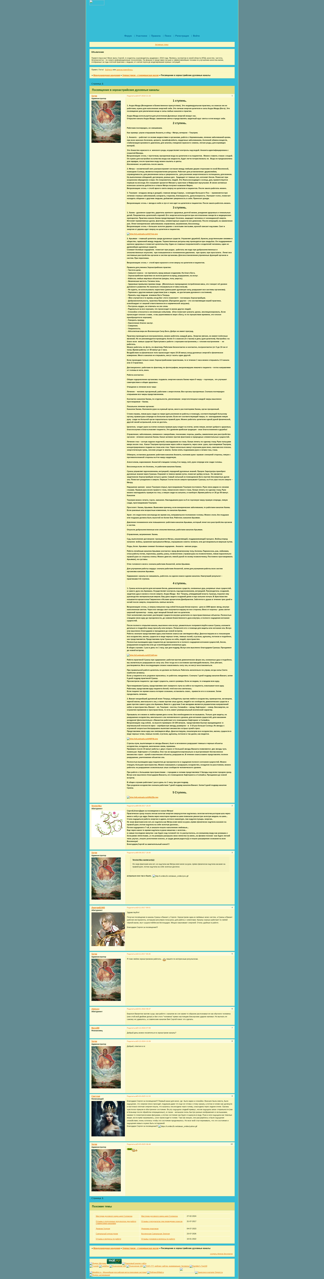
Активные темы (161, 44)
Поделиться (132, 96)
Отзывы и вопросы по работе (108, 1239)
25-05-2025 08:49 (144, 1144)
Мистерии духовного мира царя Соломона (114, 1216)
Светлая (95, 1096)
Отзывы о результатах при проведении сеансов (161, 1221)
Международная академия (106, 75)
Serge (94, 96)
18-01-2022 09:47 (144, 1009)
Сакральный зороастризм (107, 1234)
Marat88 (95, 1028)
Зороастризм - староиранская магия (140, 75)
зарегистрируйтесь (124, 70)
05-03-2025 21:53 (144, 1096)
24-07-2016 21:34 (144, 96)
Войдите (108, 70)
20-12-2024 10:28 (144, 1041)
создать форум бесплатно (221, 1254)
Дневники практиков (149, 1229)
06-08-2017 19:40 (144, 853)
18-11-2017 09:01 (144, 908)
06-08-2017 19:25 (144, 806)
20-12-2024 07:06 (144, 1028)
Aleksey (95, 1009)
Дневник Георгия (103, 1229)
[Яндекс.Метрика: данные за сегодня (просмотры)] (98, 1263)
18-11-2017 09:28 (144, 954)
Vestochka (96, 806)
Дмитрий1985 (98, 907)
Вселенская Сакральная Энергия (155, 1234)
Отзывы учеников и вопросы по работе (158, 1239)
